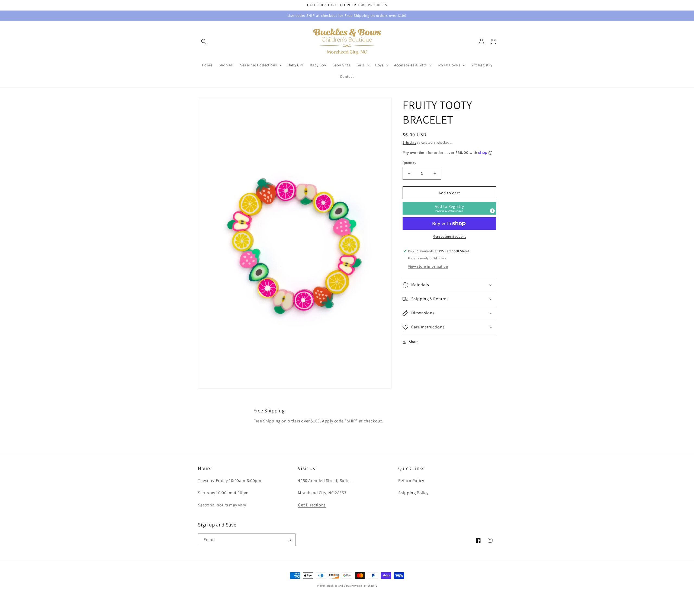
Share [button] (414, 341)
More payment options (449, 236)
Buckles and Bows (339, 585)
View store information (428, 266)
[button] (204, 41)
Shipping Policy (413, 493)
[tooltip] (492, 210)
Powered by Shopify (364, 585)
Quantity (409, 162)
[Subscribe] (289, 540)
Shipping (409, 142)
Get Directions (312, 505)
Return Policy (411, 480)
